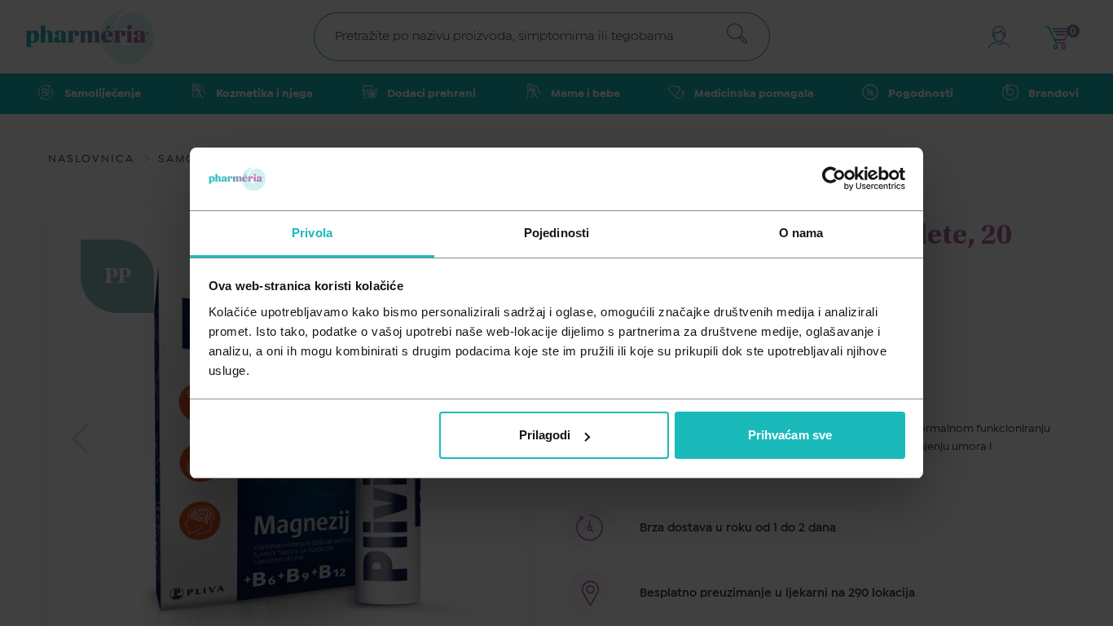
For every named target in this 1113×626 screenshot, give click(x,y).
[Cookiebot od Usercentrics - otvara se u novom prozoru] (834, 178)
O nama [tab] (801, 233)
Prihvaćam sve (790, 435)
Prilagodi (545, 435)
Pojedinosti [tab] (556, 233)
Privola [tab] (312, 233)
